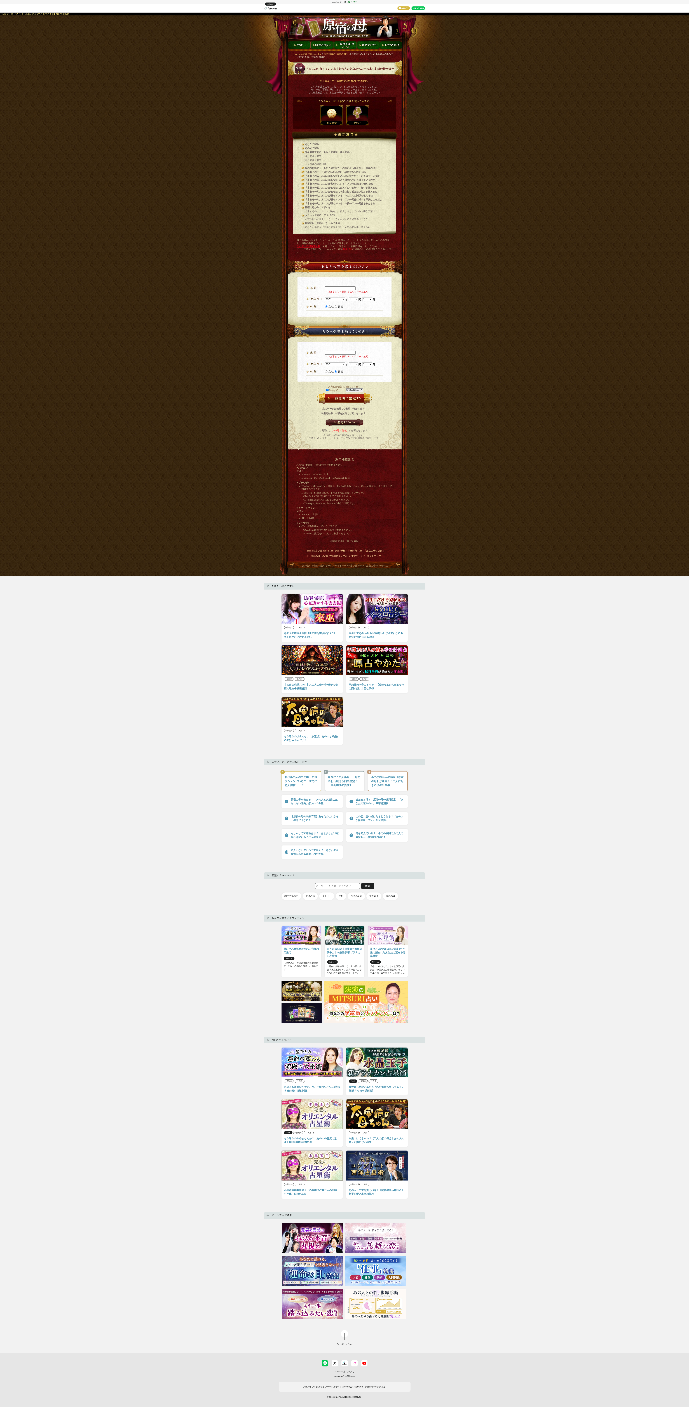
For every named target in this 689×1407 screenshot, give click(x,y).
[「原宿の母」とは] (322, 45)
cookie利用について (344, 1371)
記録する (333, 390)
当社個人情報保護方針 (308, 246)
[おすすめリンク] (391, 45)
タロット (326, 896)
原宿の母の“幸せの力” (335, 54)
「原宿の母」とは (373, 551)
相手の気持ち (291, 896)
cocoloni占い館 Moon (344, 1376)
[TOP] (298, 45)
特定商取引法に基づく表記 (344, 541)
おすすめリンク (357, 556)
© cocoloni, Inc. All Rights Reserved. (344, 1397)
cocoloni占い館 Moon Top (308, 54)
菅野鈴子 (374, 896)
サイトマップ (374, 556)
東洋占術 (310, 896)
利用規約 (347, 249)
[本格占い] (270, 7)
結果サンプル (340, 556)
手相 (341, 896)
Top (348, 551)
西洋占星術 (356, 896)
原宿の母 (390, 896)
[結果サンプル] (368, 45)
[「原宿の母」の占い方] (345, 45)
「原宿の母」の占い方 (320, 556)
